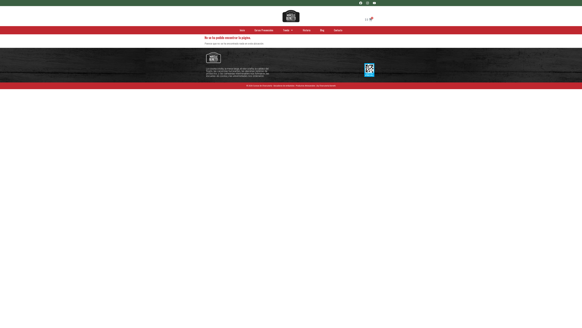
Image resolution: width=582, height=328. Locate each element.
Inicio (242, 30)
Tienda (286, 30)
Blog (322, 30)
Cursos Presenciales (263, 30)
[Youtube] (374, 3)
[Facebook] (361, 3)
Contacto (338, 30)
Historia (306, 30)
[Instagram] (368, 3)
